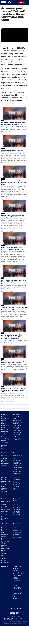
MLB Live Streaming (16, 577)
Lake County (4, 429)
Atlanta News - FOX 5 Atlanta (17, 511)
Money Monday (17, 473)
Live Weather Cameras (16, 417)
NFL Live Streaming (16, 571)
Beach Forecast (17, 430)
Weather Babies (17, 460)
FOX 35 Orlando (5, 23)
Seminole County (5, 437)
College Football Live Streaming (17, 574)
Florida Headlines (5, 417)
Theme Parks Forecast (16, 428)
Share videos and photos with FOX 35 (17, 534)
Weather (16, 415)
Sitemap (3, 448)
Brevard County (5, 425)
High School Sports (16, 488)
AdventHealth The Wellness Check (18, 462)
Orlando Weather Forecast (17, 422)
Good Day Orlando (4, 507)
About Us (4, 524)
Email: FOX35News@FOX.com (19, 530)
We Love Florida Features (5, 482)
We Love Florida (17, 455)
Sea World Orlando (4, 492)
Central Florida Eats (5, 518)
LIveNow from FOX (5, 515)
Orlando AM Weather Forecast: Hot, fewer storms (14, 151)
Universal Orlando (6, 495)
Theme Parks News (4, 485)
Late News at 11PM (4, 512)
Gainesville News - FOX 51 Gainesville (17, 504)
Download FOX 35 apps (5, 545)
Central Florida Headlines (5, 419)
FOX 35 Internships (4, 539)
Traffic (3, 453)
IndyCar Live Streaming (16, 584)
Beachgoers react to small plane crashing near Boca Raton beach (12, 216)
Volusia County (5, 438)
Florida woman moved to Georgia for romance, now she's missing (14, 362)
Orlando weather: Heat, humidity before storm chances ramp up (13, 123)
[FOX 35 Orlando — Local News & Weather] (6, 2)
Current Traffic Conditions (5, 457)
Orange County (5, 433)
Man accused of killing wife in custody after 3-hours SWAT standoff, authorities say (11, 336)
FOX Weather (16, 434)
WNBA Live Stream (16, 597)
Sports (15, 477)
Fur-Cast (15, 469)
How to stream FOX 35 (5, 526)
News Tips (17, 524)
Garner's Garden (17, 467)
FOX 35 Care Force (16, 457)
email (20, 608)
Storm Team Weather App (16, 437)
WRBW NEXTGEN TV (5, 551)
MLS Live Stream (17, 600)
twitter (11, 608)
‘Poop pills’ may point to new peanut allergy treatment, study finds (14, 308)
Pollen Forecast (17, 432)
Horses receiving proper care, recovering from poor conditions (12, 248)
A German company (9, 51)
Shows (3, 499)
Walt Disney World (4, 488)
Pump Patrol (4, 455)
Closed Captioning (4, 557)
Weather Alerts (17, 420)
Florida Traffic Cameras (5, 464)
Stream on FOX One (17, 567)
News (10, 23)
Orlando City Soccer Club (16, 485)
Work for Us (4, 536)
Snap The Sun (16, 439)
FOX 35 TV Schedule (4, 503)
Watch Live (21, 2)
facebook (8, 608)
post (3, 120)
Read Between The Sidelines (17, 480)
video (3, 148)
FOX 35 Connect (17, 537)
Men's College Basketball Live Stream (17, 588)
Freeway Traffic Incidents (5, 461)
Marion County (5, 431)
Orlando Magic (17, 483)
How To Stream (5, 501)
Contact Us (4, 532)
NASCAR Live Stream (16, 581)
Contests (4, 566)
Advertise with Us (5, 548)
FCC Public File (5, 560)
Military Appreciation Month (4, 445)
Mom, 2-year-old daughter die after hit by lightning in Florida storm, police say (14, 281)
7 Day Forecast (17, 425)
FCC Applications (5, 562)
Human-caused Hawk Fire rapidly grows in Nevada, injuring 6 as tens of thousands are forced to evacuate (14, 390)
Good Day (16, 453)
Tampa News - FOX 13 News (17, 508)
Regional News (16, 500)
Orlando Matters (5, 509)
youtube (17, 608)
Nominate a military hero (4, 441)
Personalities (4, 534)
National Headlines (3, 422)
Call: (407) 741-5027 (17, 526)
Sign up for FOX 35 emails (5, 542)
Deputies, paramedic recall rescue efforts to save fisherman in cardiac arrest (13, 182)
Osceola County (5, 435)
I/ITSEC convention (12, 69)
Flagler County (5, 427)
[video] (14, 141)
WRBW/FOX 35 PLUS (5, 554)
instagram (14, 608)
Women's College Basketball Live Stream (17, 593)
